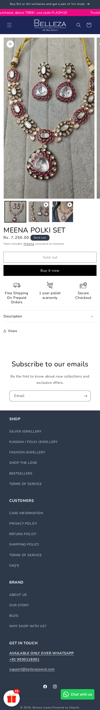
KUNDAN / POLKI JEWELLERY (33, 442)
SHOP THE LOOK (23, 463)
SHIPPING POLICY (24, 544)
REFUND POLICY (22, 534)
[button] (9, 25)
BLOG (13, 615)
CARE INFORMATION (26, 513)
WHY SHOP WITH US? (27, 626)
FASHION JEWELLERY (27, 452)
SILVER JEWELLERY (25, 431)
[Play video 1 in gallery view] (39, 212)
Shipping (28, 243)
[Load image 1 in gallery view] (15, 212)
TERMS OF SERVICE (25, 484)
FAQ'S (14, 565)
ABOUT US (18, 595)
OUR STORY (19, 605)
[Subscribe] (85, 395)
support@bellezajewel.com (32, 669)
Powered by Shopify (66, 707)
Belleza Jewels (43, 707)
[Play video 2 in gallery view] (62, 212)
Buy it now (50, 270)
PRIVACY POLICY (23, 523)
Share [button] (12, 331)
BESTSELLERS (21, 473)
